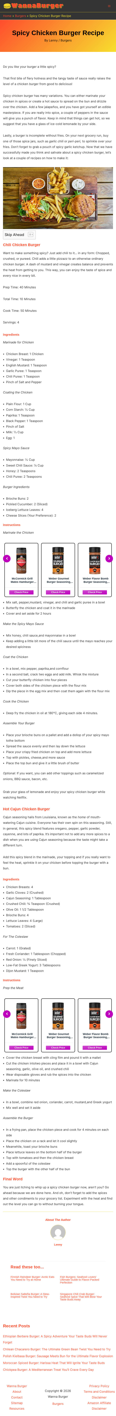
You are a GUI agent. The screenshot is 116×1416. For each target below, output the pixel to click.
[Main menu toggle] (109, 6)
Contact (17, 1397)
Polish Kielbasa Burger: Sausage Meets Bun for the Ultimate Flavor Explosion (58, 1356)
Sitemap (17, 1403)
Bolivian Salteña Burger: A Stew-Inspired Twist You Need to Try (30, 1295)
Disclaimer (99, 1397)
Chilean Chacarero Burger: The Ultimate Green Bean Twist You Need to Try (57, 1349)
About (17, 1391)
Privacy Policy (99, 1386)
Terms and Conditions (99, 1391)
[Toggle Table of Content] (29, 234)
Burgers (66, 40)
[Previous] (7, 558)
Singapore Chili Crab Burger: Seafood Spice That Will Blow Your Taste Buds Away (81, 1296)
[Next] (109, 558)
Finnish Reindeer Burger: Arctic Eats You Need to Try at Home (32, 1278)
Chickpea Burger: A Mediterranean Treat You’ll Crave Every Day (48, 1370)
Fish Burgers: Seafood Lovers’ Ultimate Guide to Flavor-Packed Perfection (79, 1279)
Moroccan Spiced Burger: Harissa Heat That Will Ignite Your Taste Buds (54, 1363)
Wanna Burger (17, 1386)
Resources (16, 1408)
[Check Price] (23, 592)
